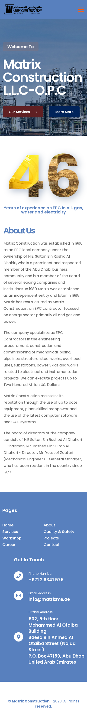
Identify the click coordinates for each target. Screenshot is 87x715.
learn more (64, 112)
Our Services (20, 112)
